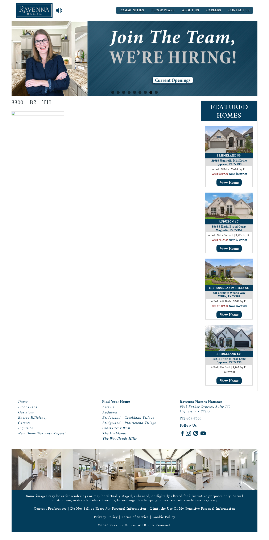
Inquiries (25, 428)
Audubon (109, 412)
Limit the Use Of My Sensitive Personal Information (192, 508)
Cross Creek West (116, 428)
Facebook (182, 433)
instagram (188, 433)
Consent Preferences (50, 508)
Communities (132, 10)
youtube (203, 433)
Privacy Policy (106, 517)
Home (23, 402)
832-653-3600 (190, 418)
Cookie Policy (164, 517)
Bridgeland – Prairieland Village (129, 423)
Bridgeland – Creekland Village (128, 418)
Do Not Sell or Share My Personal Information (108, 508)
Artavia (108, 407)
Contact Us (238, 10)
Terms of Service (135, 517)
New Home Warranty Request (42, 433)
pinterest (195, 433)
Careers (213, 10)
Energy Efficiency (32, 418)
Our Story (26, 412)
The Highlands (114, 433)
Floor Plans (162, 10)
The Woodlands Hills (119, 438)
